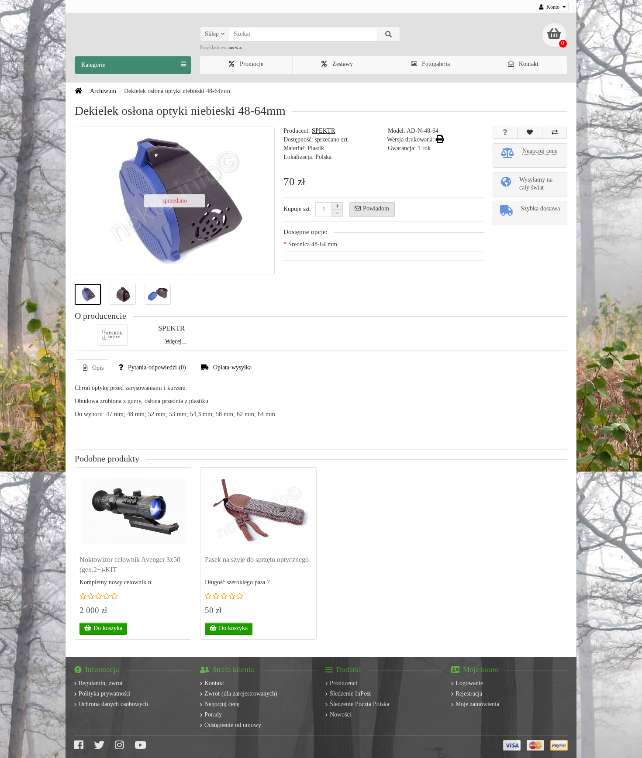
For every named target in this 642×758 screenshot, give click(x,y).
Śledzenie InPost (350, 693)
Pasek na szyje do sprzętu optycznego (257, 559)
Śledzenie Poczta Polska (359, 704)
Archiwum (103, 91)
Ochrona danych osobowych (113, 704)
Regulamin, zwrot (101, 683)
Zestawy (342, 64)
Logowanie (469, 683)
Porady (213, 714)
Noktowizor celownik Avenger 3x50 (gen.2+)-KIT (129, 564)
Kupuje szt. (297, 209)
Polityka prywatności (105, 693)
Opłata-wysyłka (232, 367)
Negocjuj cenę (221, 704)
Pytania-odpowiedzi (157, 367)
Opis (98, 368)
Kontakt (527, 64)
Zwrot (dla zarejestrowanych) (240, 693)
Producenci (343, 683)
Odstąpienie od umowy (232, 725)
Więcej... (176, 341)
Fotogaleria (435, 64)
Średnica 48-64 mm (312, 244)
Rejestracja (469, 693)
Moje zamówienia (477, 704)
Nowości (340, 714)
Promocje (250, 64)
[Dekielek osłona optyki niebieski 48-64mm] (88, 294)
